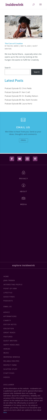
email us (23, 127)
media (23, 204)
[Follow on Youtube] (19, 159)
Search (7, 67)
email (23, 140)
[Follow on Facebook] (12, 159)
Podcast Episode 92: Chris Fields (18, 88)
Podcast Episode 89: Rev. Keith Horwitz (21, 100)
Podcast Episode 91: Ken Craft (17, 92)
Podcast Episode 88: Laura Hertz (18, 103)
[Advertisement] (23, 232)
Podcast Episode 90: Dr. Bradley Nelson (21, 96)
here (5, 412)
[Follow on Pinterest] (35, 159)
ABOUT (23, 192)
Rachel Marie (13, 46)
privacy (23, 179)
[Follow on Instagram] (27, 159)
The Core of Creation (14, 43)
